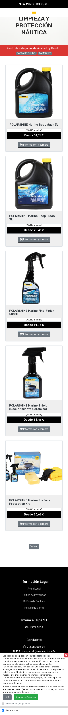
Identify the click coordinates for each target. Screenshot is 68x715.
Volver (34, 546)
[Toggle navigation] (34, 13)
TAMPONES (45, 53)
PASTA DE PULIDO (26, 53)
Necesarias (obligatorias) (18, 703)
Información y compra (35, 144)
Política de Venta (34, 607)
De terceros (12, 710)
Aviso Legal (34, 588)
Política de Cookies (34, 601)
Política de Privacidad (34, 595)
